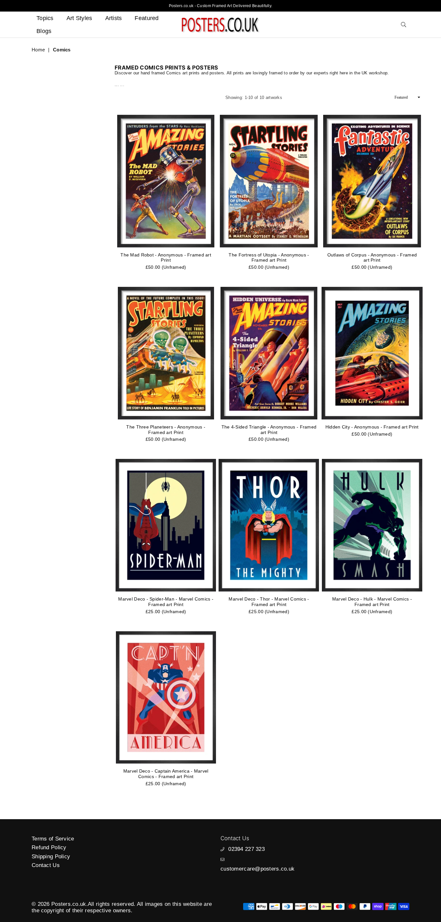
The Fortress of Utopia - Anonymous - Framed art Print (269, 257)
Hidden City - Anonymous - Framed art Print (372, 426)
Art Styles (79, 18)
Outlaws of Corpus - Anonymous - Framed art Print (372, 257)
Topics (45, 18)
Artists (113, 18)
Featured (147, 18)
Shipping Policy (51, 856)
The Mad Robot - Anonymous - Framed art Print (165, 257)
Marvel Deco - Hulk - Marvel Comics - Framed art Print (372, 601)
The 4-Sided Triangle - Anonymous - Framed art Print (268, 429)
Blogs (43, 31)
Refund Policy (49, 847)
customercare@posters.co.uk (257, 869)
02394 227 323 (246, 849)
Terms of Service (53, 839)
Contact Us (46, 865)
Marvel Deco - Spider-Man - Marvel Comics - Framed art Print (165, 601)
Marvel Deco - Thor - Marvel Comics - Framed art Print (269, 601)
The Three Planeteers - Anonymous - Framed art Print (165, 429)
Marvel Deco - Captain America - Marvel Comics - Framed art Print (166, 773)
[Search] (403, 24)
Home (38, 49)
